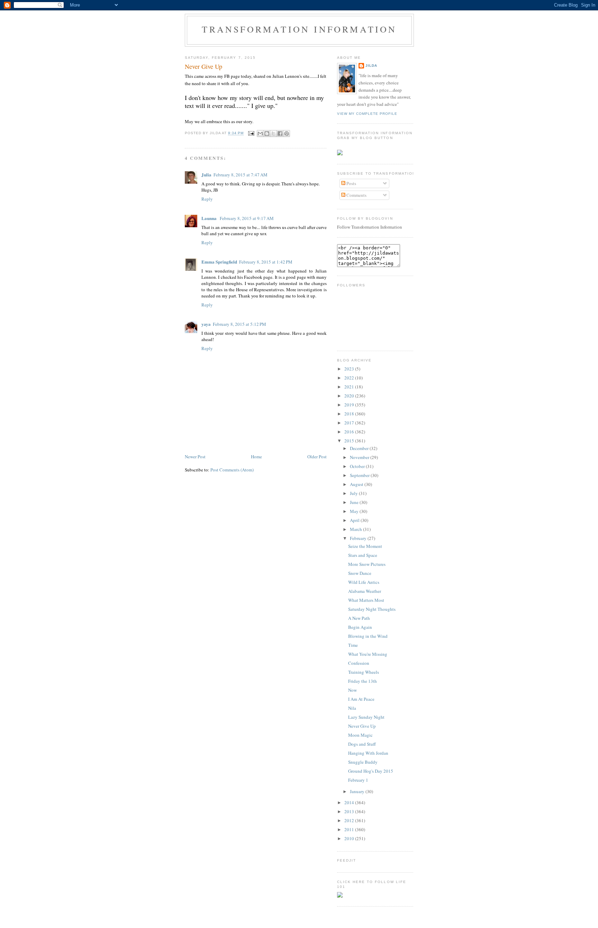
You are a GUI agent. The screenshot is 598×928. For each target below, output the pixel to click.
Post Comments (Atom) (232, 470)
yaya (206, 324)
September (360, 475)
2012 (349, 820)
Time (353, 645)
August (357, 484)
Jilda (371, 65)
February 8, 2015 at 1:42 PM (265, 262)
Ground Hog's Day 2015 (370, 771)
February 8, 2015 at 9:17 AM (247, 218)
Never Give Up (203, 66)
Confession (358, 663)
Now (352, 690)
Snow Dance (359, 573)
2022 (349, 378)
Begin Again (360, 627)
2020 (349, 396)
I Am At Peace (361, 699)
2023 (349, 369)
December (360, 448)
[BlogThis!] (266, 133)
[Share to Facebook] (280, 133)
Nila (352, 708)
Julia (206, 174)
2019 (349, 405)
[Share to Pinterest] (286, 133)
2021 (349, 387)
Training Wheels (363, 672)
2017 (349, 423)
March (356, 529)
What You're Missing (367, 654)
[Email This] (260, 133)
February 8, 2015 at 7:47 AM (241, 175)
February (359, 538)
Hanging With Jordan (368, 753)
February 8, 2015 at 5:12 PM (239, 324)
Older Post (317, 456)
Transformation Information (299, 29)
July (354, 493)
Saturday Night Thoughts (372, 609)
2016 (349, 432)
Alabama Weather (364, 591)
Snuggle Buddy (363, 762)
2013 (349, 811)
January (357, 791)
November (360, 457)
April (355, 520)
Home (256, 456)
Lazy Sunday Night (366, 717)
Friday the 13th (362, 681)
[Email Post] (251, 133)
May (355, 511)
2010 (349, 838)
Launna (209, 218)
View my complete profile (367, 114)
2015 (349, 441)
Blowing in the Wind (368, 636)
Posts (350, 183)
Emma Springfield (219, 261)
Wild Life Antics (363, 582)
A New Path (359, 618)
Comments (355, 195)
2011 (349, 829)
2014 (349, 802)
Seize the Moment (365, 546)
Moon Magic (360, 735)
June (355, 502)
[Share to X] (273, 133)
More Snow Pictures (367, 564)
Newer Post (195, 456)
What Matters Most (366, 600)
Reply (207, 199)
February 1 (358, 780)
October (358, 466)
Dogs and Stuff (362, 744)
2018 (349, 414)
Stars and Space (362, 555)
